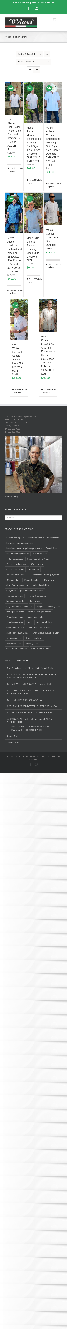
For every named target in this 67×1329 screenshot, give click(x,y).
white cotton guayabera (16, 649)
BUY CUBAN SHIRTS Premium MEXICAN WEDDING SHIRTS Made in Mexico (30, 728)
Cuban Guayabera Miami (38, 559)
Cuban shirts (37, 564)
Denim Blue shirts (32, 580)
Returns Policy (13, 736)
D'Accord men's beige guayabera (44, 575)
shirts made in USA (15, 627)
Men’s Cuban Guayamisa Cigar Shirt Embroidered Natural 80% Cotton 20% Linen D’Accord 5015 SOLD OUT (48, 355)
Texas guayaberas (34, 638)
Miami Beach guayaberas (39, 612)
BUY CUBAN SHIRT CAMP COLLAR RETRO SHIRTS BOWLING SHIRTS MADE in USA (31, 676)
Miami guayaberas (14, 622)
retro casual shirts (44, 622)
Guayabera (11, 590)
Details (19, 168)
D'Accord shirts (13, 580)
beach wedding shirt (15, 538)
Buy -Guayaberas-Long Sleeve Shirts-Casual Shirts (30, 668)
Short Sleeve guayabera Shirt (46, 633)
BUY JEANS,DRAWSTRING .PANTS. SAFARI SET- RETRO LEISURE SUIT (30, 692)
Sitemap (8, 496)
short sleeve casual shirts (39, 627)
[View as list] (37, 70)
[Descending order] (47, 54)
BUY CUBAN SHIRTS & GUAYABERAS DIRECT (29, 684)
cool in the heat (40, 553)
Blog (16, 496)
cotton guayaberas (14, 559)
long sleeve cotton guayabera (19, 606)
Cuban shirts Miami (15, 569)
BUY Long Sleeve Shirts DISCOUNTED (24, 700)
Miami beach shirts (15, 617)
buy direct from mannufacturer (20, 543)
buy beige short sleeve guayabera (43, 538)
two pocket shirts (14, 643)
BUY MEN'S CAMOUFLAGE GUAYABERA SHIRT (29, 712)
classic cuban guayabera (17, 553)
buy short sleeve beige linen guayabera (24, 548)
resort (29, 622)
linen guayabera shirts (16, 601)
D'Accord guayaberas (16, 575)
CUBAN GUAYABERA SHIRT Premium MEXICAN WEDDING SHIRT (29, 720)
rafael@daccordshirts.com (43, 2)
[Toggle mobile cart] (54, 19)
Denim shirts (50, 580)
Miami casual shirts (36, 617)
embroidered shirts (41, 585)
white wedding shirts (40, 649)
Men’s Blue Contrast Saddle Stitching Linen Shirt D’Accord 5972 (33, 249)
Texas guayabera (14, 638)
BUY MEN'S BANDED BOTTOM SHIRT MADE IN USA (32, 706)
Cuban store (33, 569)
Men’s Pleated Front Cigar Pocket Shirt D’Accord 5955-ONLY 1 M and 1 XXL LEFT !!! (14, 134)
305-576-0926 (23, 2)
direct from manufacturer (17, 585)
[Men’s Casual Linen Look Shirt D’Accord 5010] (53, 209)
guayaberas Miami (14, 596)
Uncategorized (13, 742)
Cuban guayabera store (16, 564)
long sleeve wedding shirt (48, 606)
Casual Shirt (51, 548)
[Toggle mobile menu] (60, 19)
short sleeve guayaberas (17, 633)
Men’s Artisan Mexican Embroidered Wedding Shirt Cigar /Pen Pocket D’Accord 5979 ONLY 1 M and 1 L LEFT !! (53, 146)
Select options (12, 169)
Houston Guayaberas (36, 596)
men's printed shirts (15, 612)
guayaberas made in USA (31, 590)
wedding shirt (32, 643)
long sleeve (35, 601)
